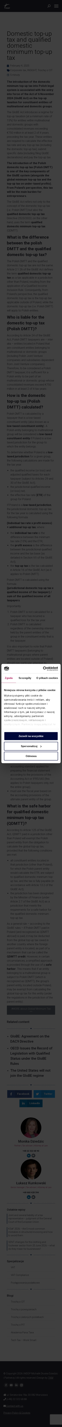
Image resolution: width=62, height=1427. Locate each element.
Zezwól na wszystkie (31, 736)
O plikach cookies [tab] (47, 677)
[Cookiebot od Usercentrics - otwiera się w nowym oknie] (43, 668)
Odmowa (31, 756)
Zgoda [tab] (9, 677)
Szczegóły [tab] (25, 677)
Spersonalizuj (29, 746)
